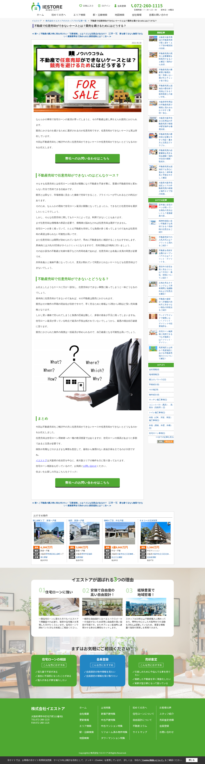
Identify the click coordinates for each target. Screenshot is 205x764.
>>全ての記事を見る (165, 437)
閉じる (192, 760)
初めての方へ (58, 14)
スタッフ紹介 (166, 713)
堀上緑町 (56, 554)
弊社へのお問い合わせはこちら (87, 158)
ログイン (106, 5)
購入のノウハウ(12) (157, 379)
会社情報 (137, 14)
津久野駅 (44, 557)
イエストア (41, 460)
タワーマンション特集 (113, 738)
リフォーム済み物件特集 (114, 732)
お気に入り (88, 5)
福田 (90, 554)
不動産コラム (140, 726)
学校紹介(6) (154, 384)
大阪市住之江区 (123, 554)
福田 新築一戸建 (76, 520)
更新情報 (84, 720)
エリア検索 (79, 14)
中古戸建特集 (108, 720)
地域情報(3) (154, 374)
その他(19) (153, 389)
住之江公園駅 (117, 557)
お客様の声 (165, 707)
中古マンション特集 (112, 726)
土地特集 (106, 707)
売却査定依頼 (166, 720)
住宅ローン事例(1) (157, 433)
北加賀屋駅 (151, 557)
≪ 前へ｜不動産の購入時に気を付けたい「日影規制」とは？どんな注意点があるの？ (69, 34)
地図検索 (119, 14)
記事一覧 (113, 33)
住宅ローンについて (143, 713)
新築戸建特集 (108, 713)
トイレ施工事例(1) (157, 412)
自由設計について (142, 720)
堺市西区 (49, 554)
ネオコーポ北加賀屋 (148, 520)
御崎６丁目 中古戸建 (114, 520)
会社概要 (84, 713)
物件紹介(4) (154, 395)
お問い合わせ (90, 466)
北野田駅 (79, 557)
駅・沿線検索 (100, 14)
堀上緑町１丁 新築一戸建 (44, 520)
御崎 (131, 554)
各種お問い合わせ (158, 14)
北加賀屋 (168, 554)
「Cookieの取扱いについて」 (153, 760)
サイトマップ (140, 732)
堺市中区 (85, 554)
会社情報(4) (154, 369)
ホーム (40, 14)
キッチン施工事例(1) (158, 399)
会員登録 (122, 5)
